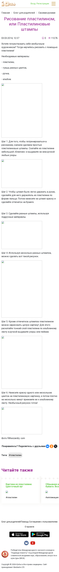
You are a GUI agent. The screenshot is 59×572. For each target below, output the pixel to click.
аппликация (52, 497)
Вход (33, 3)
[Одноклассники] (51, 446)
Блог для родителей (24, 12)
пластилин (12, 497)
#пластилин (15, 455)
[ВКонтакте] (47, 446)
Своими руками (46, 12)
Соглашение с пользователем (43, 522)
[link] (5, 12)
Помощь (25, 522)
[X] (55, 446)
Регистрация (42, 3)
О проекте (29, 527)
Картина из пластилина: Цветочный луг (19, 485)
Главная (5, 12)
